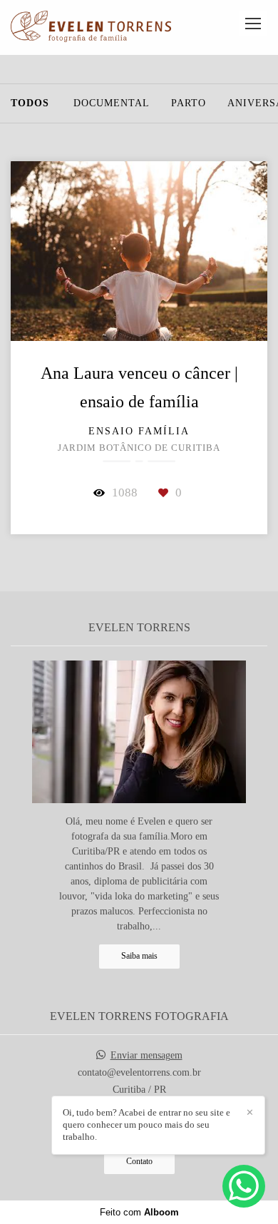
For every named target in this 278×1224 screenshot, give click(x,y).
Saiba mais (139, 956)
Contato (139, 1161)
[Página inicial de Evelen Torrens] (91, 27)
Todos (30, 103)
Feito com (139, 1212)
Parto (188, 103)
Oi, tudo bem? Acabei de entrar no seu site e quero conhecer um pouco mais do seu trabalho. (146, 1124)
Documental (111, 103)
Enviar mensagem (146, 1056)
